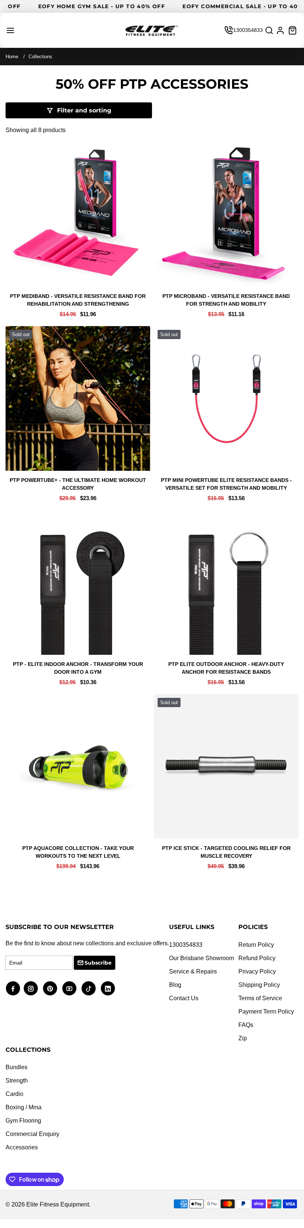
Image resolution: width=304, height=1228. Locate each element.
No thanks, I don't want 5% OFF (79, 643)
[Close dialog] (290, 531)
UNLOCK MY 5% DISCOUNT (79, 628)
